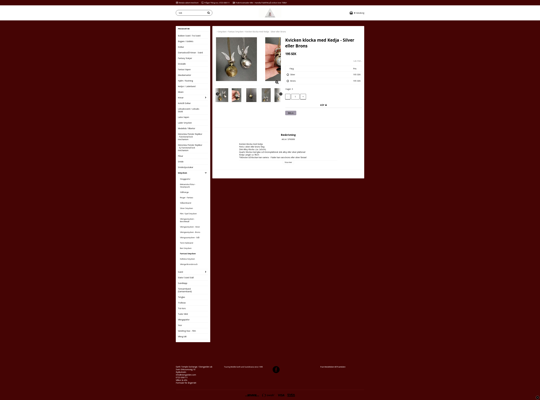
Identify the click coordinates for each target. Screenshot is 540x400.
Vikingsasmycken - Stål (189, 237)
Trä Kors (182, 308)
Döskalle (182, 63)
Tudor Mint (183, 314)
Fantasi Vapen (184, 69)
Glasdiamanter (184, 75)
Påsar (180, 156)
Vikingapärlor (184, 319)
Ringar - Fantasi (186, 197)
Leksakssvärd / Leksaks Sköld (188, 110)
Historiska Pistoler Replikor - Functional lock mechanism (190, 137)
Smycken (182, 173)
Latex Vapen (183, 117)
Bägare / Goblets (185, 41)
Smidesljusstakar (185, 167)
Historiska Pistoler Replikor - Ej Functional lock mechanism (190, 148)
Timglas (181, 297)
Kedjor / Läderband (186, 86)
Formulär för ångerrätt (186, 382)
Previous (217, 94)
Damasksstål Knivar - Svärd (190, 52)
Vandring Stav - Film (187, 331)
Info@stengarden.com (186, 374)
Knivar (181, 97)
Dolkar (181, 47)
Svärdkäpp (182, 283)
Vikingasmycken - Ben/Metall (187, 220)
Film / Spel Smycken (188, 213)
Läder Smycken (185, 122)
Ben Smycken (186, 248)
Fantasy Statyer (185, 58)
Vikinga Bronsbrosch (189, 264)
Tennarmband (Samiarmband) (185, 290)
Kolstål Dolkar (184, 103)
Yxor (180, 325)
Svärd (180, 272)
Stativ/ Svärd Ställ (186, 277)
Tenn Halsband (186, 243)
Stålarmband (185, 203)
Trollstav (182, 302)
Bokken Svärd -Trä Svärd (189, 35)
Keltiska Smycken (187, 259)
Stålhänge (184, 192)
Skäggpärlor (185, 179)
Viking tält (182, 336)
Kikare (181, 92)
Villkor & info (181, 380)
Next (280, 94)
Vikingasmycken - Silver (190, 227)
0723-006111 (182, 377)
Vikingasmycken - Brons (190, 232)
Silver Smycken (186, 208)
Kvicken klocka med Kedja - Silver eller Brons (265, 31)
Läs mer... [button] (357, 61)
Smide (181, 161)
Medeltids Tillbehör (186, 128)
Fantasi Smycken (188, 253)
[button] (356, 13)
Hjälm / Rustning (185, 80)
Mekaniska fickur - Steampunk (188, 185)
